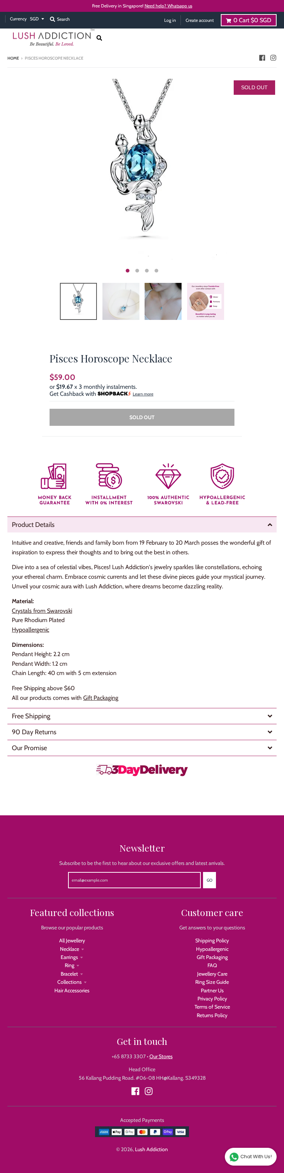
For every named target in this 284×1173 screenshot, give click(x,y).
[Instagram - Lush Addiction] (273, 57)
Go (209, 880)
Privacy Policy (212, 998)
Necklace (69, 949)
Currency (18, 18)
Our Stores (161, 1056)
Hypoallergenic (212, 949)
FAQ (212, 965)
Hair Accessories (71, 990)
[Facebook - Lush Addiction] (262, 57)
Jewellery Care (212, 973)
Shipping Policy (212, 940)
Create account (200, 20)
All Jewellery (72, 940)
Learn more (143, 394)
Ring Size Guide (212, 982)
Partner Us (212, 990)
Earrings (69, 957)
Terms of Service (212, 1006)
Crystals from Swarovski (42, 610)
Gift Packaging (100, 697)
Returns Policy (212, 1015)
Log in (170, 20)
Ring (69, 965)
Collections (69, 982)
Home (13, 58)
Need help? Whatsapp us (168, 6)
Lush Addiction (151, 1149)
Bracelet (69, 973)
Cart (252, 20)
